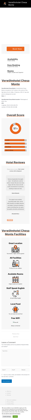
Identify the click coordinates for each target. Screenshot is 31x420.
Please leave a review (12, 169)
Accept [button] (15, 416)
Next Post (15, 336)
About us (9, 391)
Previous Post (15, 333)
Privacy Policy (10, 401)
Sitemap (9, 395)
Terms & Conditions (11, 400)
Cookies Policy (10, 403)
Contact (9, 393)
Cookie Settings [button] (7, 416)
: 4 (3, 96)
